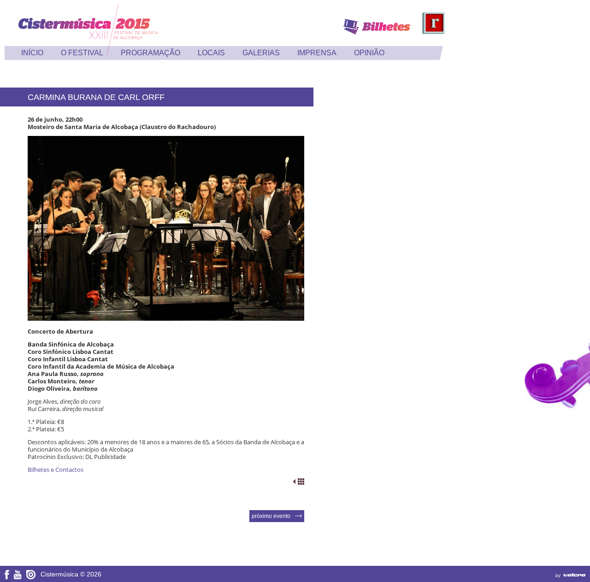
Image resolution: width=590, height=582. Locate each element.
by (557, 575)
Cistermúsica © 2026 (71, 574)
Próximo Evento (271, 516)
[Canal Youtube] (18, 577)
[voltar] (298, 481)
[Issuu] (31, 577)
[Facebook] (7, 577)
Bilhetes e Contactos (55, 469)
